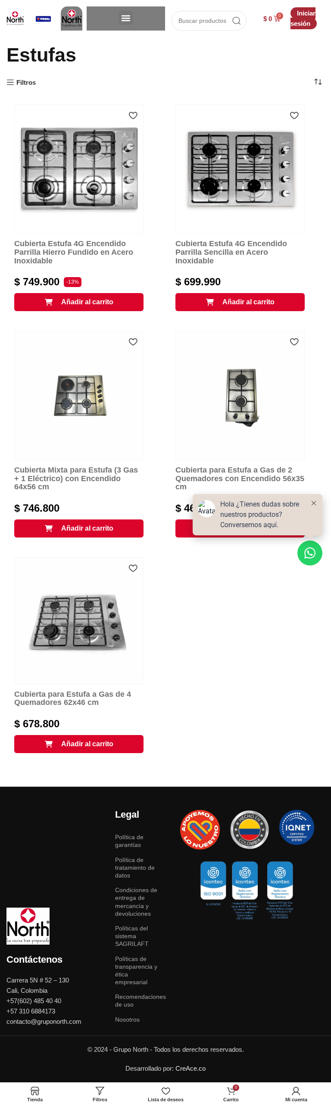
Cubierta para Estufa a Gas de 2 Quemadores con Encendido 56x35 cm (239, 478)
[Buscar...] (237, 21)
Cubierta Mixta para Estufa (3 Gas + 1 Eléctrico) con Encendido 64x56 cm (76, 478)
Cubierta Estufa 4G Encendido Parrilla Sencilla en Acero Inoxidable (231, 252)
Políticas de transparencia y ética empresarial (136, 970)
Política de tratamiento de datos (135, 867)
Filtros (26, 82)
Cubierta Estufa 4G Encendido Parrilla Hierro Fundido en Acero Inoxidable (73, 252)
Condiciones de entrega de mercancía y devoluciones (136, 902)
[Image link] (28, 925)
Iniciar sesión (302, 18)
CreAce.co (190, 1068)
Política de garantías (129, 841)
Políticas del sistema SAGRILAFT (132, 936)
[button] (126, 18)
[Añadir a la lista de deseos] (133, 115)
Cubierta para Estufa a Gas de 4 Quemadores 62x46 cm (72, 698)
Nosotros (127, 1019)
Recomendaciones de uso (138, 1000)
